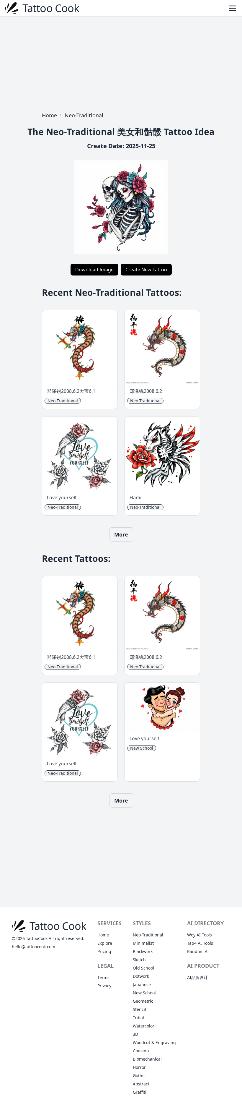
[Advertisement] (121, 62)
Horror (139, 1067)
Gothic (139, 1075)
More (121, 534)
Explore (104, 943)
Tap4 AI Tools (200, 943)
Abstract (141, 1084)
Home (49, 115)
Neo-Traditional (84, 115)
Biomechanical (147, 1059)
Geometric (143, 1001)
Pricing (104, 951)
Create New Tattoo (146, 269)
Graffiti (139, 1092)
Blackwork (143, 951)
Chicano (141, 1050)
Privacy (104, 985)
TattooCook (37, 938)
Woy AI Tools (199, 935)
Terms (103, 977)
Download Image (94, 269)
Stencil (139, 1009)
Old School (143, 968)
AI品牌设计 (197, 977)
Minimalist (143, 943)
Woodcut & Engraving (154, 1042)
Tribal (138, 1017)
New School (144, 993)
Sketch (139, 959)
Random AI (198, 951)
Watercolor (143, 1026)
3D (135, 1034)
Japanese (142, 984)
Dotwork (141, 976)
